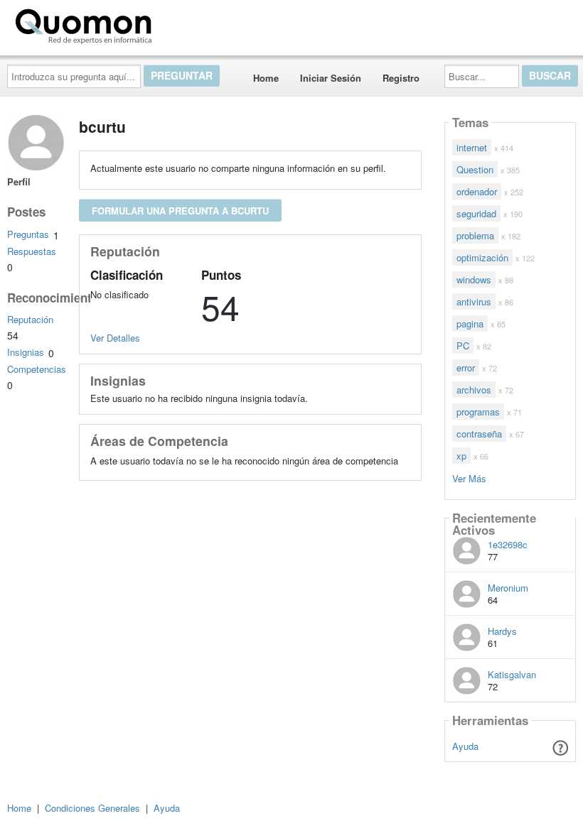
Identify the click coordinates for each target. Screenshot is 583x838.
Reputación (30, 319)
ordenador (476, 191)
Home (266, 78)
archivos (473, 389)
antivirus (473, 301)
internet (471, 147)
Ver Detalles (115, 337)
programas (478, 411)
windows (473, 279)
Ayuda (465, 746)
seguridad (476, 213)
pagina (469, 323)
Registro (401, 78)
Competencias (36, 369)
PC (462, 345)
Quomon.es (202, 23)
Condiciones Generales (92, 808)
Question (474, 169)
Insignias (25, 352)
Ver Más (469, 478)
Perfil (19, 181)
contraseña (479, 433)
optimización (482, 257)
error (465, 367)
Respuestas (31, 251)
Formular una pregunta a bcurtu (180, 210)
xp (461, 455)
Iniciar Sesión (330, 78)
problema (475, 235)
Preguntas (28, 234)
